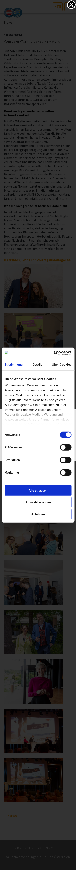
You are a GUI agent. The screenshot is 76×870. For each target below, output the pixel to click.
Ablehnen (38, 514)
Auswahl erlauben (38, 502)
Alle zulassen (38, 490)
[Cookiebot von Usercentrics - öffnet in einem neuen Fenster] (54, 353)
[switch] (65, 447)
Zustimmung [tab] (14, 364)
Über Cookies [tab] (61, 364)
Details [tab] (37, 364)
